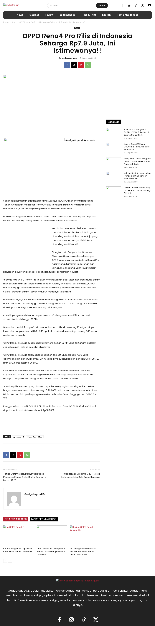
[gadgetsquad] (19, 5)
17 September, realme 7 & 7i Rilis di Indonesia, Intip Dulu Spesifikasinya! (80, 475)
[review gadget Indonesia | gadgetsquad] (77, 580)
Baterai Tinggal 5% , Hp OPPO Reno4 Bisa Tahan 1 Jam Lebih (18, 550)
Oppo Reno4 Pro (34, 437)
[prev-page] (5, 561)
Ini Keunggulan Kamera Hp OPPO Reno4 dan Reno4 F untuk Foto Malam (83, 551)
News (14, 22)
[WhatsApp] (88, 65)
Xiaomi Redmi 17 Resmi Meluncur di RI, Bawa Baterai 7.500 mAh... (137, 147)
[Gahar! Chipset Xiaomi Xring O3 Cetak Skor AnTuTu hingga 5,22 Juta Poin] (113, 191)
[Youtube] (149, 5)
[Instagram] (129, 5)
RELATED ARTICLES (16, 519)
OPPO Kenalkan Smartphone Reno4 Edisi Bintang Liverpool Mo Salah (51, 551)
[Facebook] (122, 5)
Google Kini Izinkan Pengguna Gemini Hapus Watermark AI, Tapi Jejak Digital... (137, 161)
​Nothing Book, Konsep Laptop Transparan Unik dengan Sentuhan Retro (137, 176)
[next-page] (10, 561)
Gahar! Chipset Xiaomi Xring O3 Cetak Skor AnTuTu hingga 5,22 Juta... (137, 190)
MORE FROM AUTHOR (43, 519)
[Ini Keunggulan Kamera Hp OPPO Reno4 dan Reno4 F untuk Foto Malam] (85, 535)
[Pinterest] (81, 65)
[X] (142, 5)
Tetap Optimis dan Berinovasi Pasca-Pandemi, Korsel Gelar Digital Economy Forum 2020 (24, 477)
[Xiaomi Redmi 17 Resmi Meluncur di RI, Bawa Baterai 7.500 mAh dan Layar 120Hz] (113, 148)
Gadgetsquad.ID (69, 58)
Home (6, 22)
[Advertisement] (26, 247)
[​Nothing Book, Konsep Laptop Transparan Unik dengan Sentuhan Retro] (113, 177)
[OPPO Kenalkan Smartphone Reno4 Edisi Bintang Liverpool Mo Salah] (52, 535)
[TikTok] (136, 5)
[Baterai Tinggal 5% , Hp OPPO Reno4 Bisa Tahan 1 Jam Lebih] (18, 535)
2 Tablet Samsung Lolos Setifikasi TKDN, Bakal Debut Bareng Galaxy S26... (136, 132)
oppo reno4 (18, 437)
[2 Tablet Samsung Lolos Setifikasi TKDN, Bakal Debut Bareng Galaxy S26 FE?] (113, 133)
